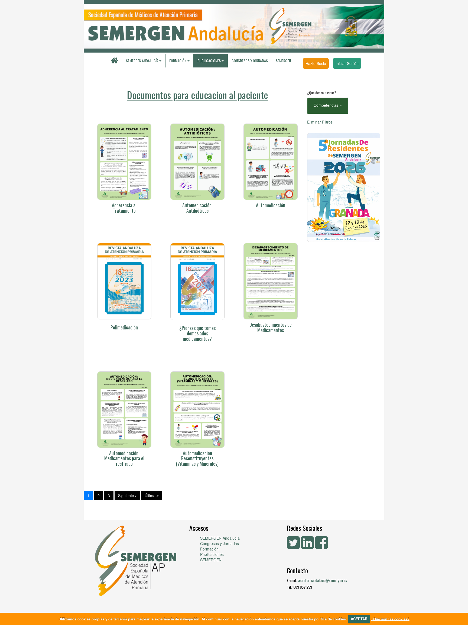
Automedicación (270, 205)
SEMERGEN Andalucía (142, 60)
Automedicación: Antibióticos (197, 208)
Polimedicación (124, 327)
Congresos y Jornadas (250, 60)
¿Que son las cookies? (390, 618)
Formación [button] (177, 60)
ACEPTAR (359, 618)
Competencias (326, 105)
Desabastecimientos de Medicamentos (270, 327)
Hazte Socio (316, 63)
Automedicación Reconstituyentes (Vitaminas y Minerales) (197, 458)
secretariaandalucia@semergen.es (322, 580)
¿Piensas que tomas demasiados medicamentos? (197, 333)
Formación (209, 549)
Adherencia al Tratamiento (124, 208)
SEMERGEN (283, 60)
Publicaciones (212, 554)
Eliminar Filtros (320, 122)
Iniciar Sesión (347, 63)
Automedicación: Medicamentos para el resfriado (124, 458)
